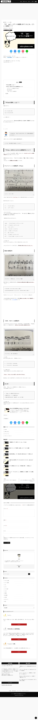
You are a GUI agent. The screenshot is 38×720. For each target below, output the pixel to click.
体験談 (36, 1)
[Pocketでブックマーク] (23, 51)
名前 (5, 520)
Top (21, 1)
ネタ (5, 584)
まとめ (7, 93)
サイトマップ (7, 433)
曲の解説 (6, 595)
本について (6, 599)
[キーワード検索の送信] (29, 574)
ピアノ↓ (29, 1)
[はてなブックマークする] (19, 51)
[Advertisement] (19, 10)
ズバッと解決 (6, 30)
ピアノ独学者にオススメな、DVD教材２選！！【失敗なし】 (20, 465)
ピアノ (11, 30)
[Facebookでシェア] (15, 51)
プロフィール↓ (25, 1)
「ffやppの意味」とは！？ (10, 84)
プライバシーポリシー (8, 435)
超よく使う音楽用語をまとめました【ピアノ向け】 (19, 408)
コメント (6, 508)
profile (6, 429)
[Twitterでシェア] (11, 51)
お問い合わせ (7, 431)
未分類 (6, 597)
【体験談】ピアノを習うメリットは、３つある (17, 442)
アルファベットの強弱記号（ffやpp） (13, 88)
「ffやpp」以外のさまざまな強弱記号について (14, 86)
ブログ (33, 1)
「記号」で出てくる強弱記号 (11, 91)
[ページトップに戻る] (36, 718)
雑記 (5, 601)
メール (5, 525)
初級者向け (6, 418)
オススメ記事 (7, 580)
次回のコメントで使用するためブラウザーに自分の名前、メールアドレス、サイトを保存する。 (19, 538)
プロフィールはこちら (6, 673)
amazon (19, 624)
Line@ (10, 690)
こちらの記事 (14, 299)
